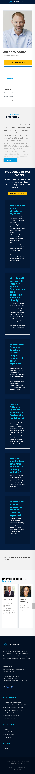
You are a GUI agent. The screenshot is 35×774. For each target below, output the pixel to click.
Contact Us (8, 737)
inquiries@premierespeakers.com (17, 680)
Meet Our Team (9, 732)
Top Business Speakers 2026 (13, 702)
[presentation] (33, 606)
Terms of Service (17, 769)
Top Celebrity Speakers (11, 713)
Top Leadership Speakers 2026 (14, 710)
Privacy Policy (11, 767)
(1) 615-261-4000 (13, 676)
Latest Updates (9, 734)
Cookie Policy (22, 767)
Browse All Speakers (11, 718)
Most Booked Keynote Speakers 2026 (16, 705)
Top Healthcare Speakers (12, 715)
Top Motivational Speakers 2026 (14, 707)
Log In (6, 748)
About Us (7, 729)
